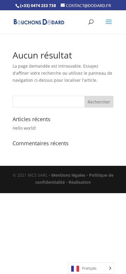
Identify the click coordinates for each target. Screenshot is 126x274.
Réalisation (80, 182)
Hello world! (24, 128)
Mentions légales (68, 175)
